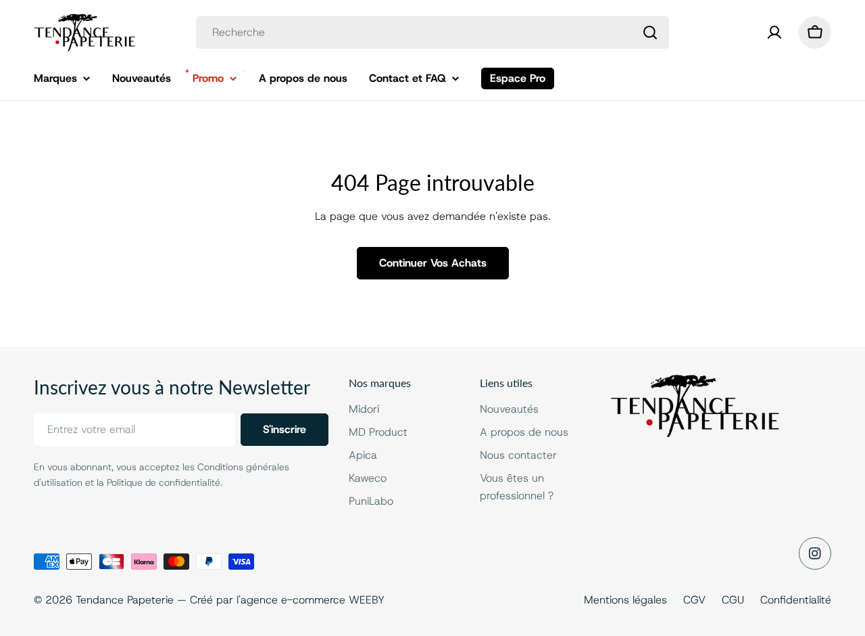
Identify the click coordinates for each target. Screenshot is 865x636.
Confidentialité (795, 600)
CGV (694, 600)
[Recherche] (650, 32)
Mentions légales (625, 600)
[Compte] (774, 32)
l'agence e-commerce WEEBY (311, 600)
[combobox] (432, 32)
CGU (733, 600)
